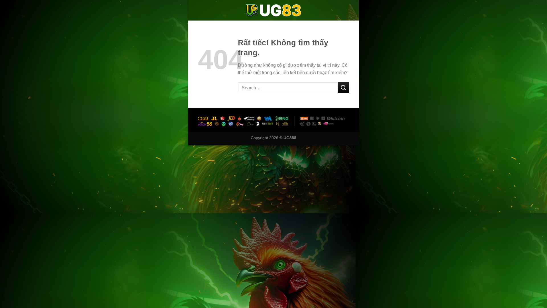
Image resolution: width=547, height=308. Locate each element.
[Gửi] (343, 87)
